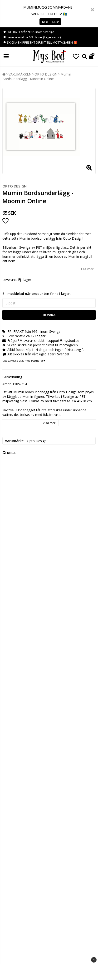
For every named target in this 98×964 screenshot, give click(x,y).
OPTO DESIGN (45, 74)
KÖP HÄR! (50, 21)
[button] (76, 56)
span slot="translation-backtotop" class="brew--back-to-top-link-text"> (94, 960)
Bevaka (49, 315)
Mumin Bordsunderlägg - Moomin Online (36, 76)
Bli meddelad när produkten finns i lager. (36, 293)
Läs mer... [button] (88, 269)
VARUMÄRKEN (20, 74)
